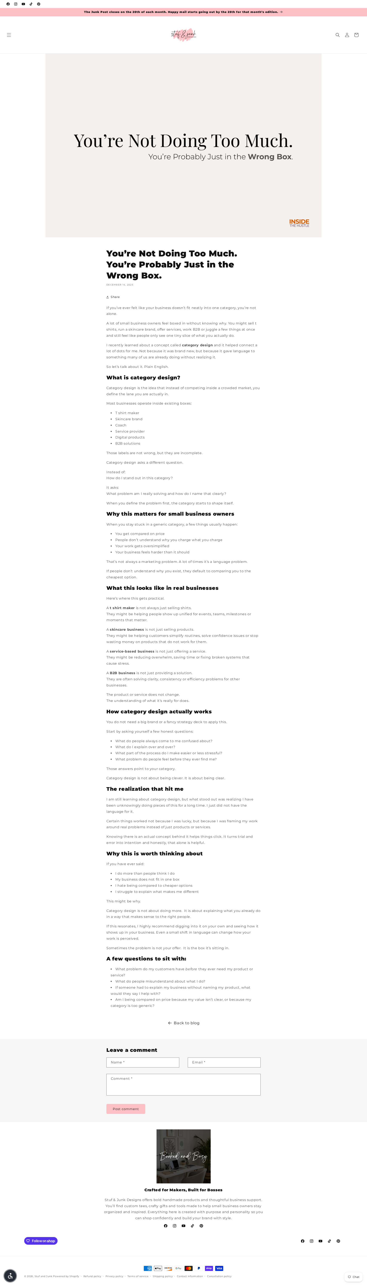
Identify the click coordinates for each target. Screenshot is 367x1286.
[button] (9, 35)
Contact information (190, 1276)
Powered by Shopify (66, 1276)
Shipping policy (163, 1276)
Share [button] (115, 297)
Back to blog (186, 1023)
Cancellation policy (219, 1276)
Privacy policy (114, 1276)
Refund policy (92, 1276)
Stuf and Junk (43, 1276)
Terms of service (137, 1276)
